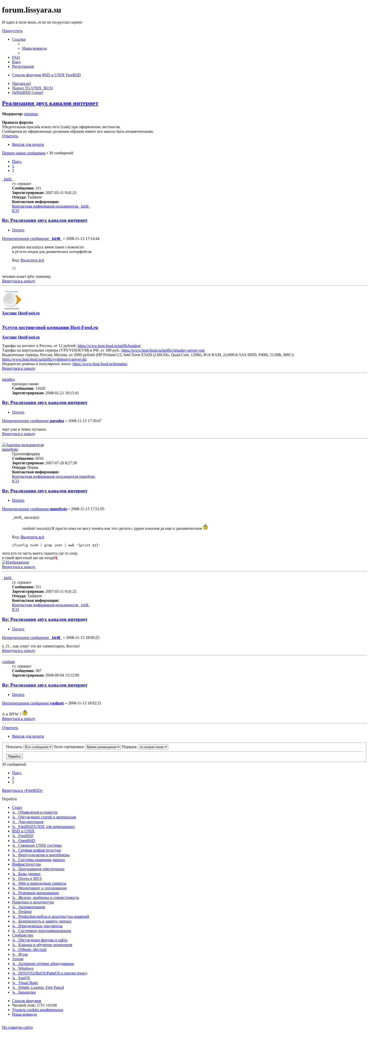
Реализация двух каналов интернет (50, 103)
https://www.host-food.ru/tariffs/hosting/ (109, 346)
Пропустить (12, 31)
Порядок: (130, 747)
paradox (8, 379)
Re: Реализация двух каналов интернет (44, 220)
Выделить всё (32, 260)
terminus (31, 114)
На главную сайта (17, 1027)
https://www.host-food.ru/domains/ (100, 364)
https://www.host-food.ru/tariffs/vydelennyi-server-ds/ (44, 359)
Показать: (15, 747)
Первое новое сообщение (23, 153)
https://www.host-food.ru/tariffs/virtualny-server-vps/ (163, 350)
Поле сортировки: (70, 747)
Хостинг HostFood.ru (21, 313)
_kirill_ (7, 179)
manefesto (10, 449)
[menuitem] (34, 48)
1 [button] (13, 166)
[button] (17, 161)
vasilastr (8, 662)
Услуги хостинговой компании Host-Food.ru (50, 327)
